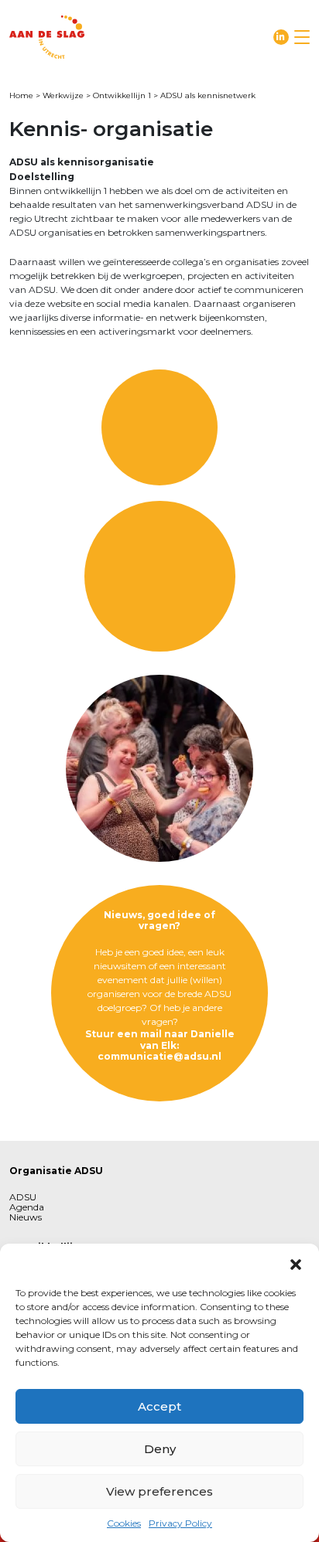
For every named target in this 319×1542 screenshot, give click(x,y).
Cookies (124, 1523)
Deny (160, 1449)
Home (21, 95)
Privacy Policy (180, 1523)
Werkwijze (63, 95)
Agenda (26, 1207)
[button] (296, 1263)
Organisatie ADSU (56, 1170)
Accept (159, 1406)
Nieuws (25, 1217)
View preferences (159, 1491)
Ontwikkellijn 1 (122, 95)
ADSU (22, 1197)
